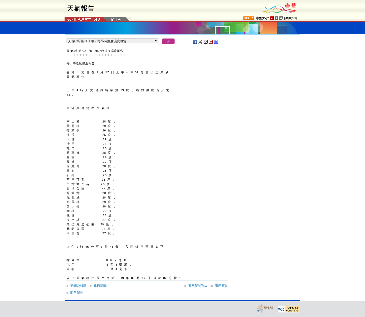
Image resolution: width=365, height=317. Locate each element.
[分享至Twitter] (200, 42)
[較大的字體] (277, 18)
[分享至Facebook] (195, 42)
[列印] (216, 42)
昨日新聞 (100, 286)
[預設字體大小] (272, 18)
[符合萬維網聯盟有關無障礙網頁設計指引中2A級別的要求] (288, 309)
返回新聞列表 (198, 286)
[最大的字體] (281, 18)
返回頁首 (221, 286)
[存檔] (211, 42)
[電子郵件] (206, 42)
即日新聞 (76, 293)
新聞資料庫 (78, 286)
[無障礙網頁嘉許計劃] (265, 308)
